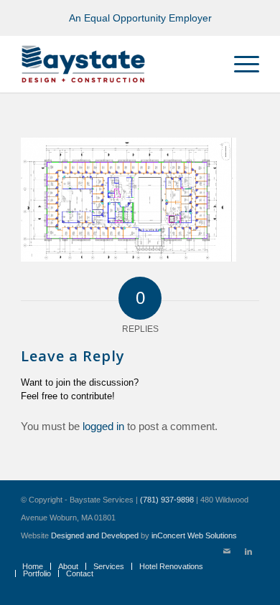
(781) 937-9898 (167, 499)
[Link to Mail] (227, 551)
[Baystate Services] (116, 63)
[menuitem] (239, 63)
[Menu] (239, 63)
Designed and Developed (95, 535)
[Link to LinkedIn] (248, 551)
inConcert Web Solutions (194, 535)
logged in (103, 426)
